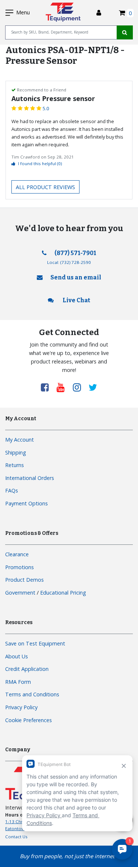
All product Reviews (45, 187)
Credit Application (27, 668)
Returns (14, 465)
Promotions (19, 567)
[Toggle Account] (99, 13)
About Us (16, 656)
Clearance (17, 554)
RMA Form (18, 681)
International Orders (29, 477)
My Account (19, 439)
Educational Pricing (63, 592)
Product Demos (24, 579)
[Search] (125, 32)
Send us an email (75, 277)
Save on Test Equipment (35, 643)
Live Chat (75, 300)
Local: (69, 262)
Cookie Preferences (28, 720)
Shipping (15, 452)
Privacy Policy (21, 707)
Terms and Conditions (32, 694)
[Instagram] (79, 387)
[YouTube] (63, 387)
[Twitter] (93, 387)
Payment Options (26, 503)
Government (20, 592)
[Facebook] (47, 387)
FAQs (11, 490)
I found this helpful (40, 163)
